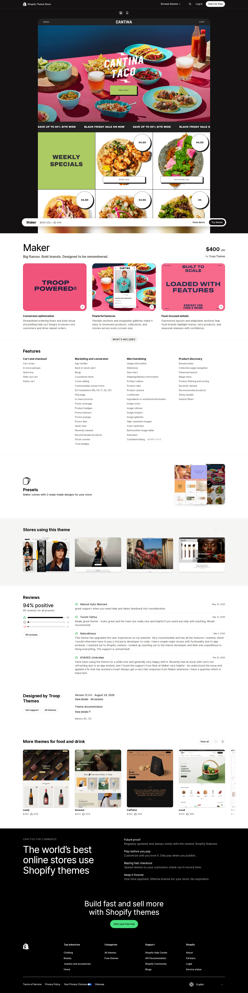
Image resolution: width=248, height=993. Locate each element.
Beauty (67, 958)
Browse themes (169, 3)
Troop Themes (217, 256)
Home (67, 969)
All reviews (31, 634)
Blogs (148, 969)
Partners (190, 958)
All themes (50, 710)
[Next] (222, 529)
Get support (32, 710)
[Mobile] (127, 13)
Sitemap (99, 984)
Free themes (111, 958)
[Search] (190, 4)
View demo (198, 222)
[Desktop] (121, 13)
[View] (46, 555)
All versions (97, 699)
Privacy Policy (52, 984)
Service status (194, 969)
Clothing (68, 952)
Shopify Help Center (156, 952)
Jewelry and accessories (77, 963)
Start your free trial (124, 924)
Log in (199, 3)
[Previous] (216, 529)
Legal (189, 963)
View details (81, 699)
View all (204, 741)
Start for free (215, 3)
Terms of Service (32, 984)
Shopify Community (156, 963)
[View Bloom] (191, 484)
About (189, 952)
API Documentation (155, 958)
